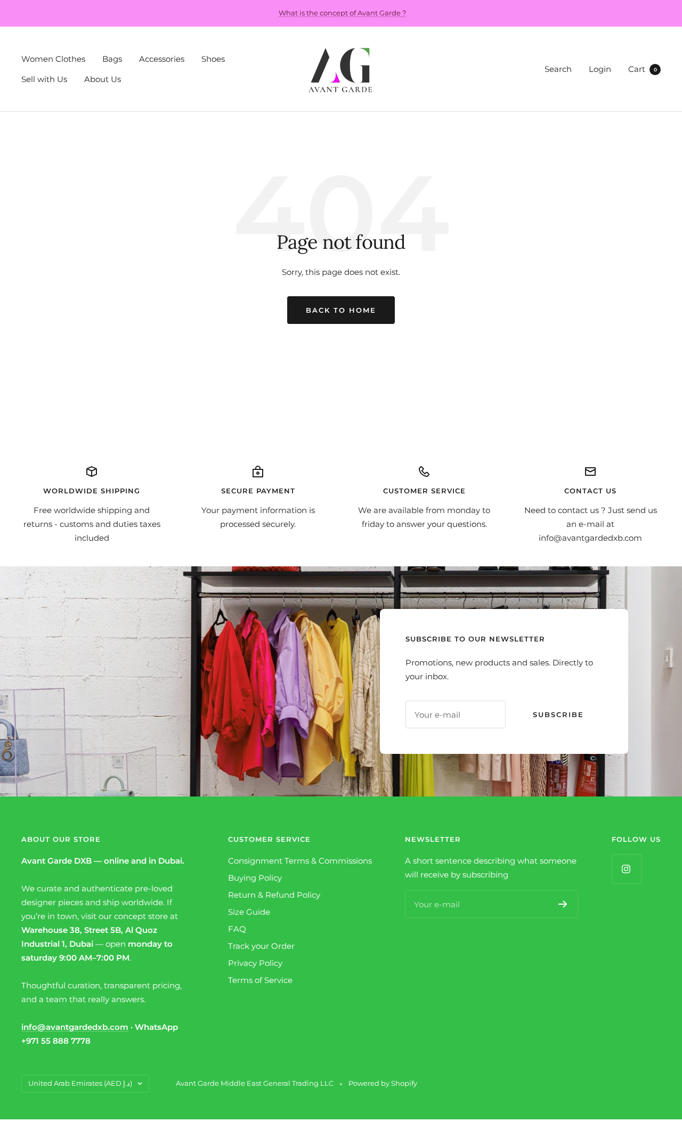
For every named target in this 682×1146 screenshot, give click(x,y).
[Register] (562, 904)
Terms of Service (260, 980)
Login (600, 69)
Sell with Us (44, 79)
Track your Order (261, 946)
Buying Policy (255, 878)
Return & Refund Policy (274, 895)
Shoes (213, 59)
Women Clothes (53, 59)
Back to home (341, 310)
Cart (642, 69)
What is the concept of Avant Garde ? (342, 13)
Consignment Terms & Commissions (300, 861)
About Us (102, 79)
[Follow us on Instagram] (626, 868)
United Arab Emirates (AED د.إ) (80, 1083)
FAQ (237, 929)
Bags (112, 59)
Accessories (161, 59)
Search (558, 69)
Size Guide (249, 912)
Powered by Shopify (382, 1083)
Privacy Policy (255, 963)
